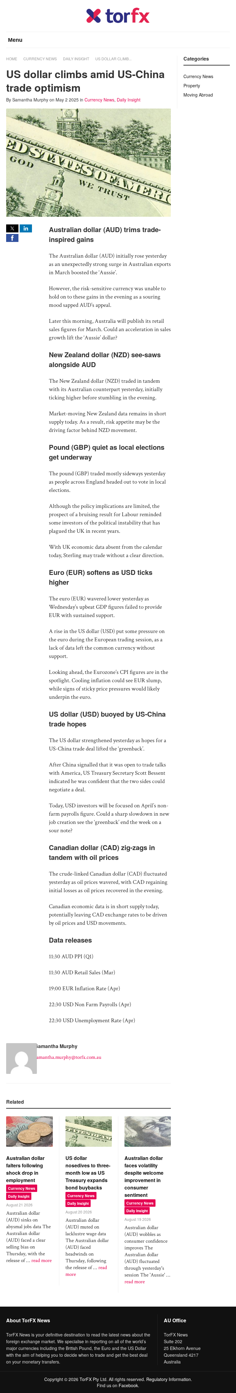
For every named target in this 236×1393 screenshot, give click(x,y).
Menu (15, 40)
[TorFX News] (118, 21)
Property (191, 85)
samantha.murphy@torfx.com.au (68, 1057)
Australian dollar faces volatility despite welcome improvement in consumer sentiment (143, 1176)
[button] (12, 228)
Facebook (128, 1385)
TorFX (86, 1379)
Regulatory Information (168, 1379)
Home (11, 58)
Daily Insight (76, 58)
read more (41, 1260)
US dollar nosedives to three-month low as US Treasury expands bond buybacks (87, 1172)
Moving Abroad (198, 95)
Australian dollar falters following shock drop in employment (25, 1169)
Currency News (40, 58)
